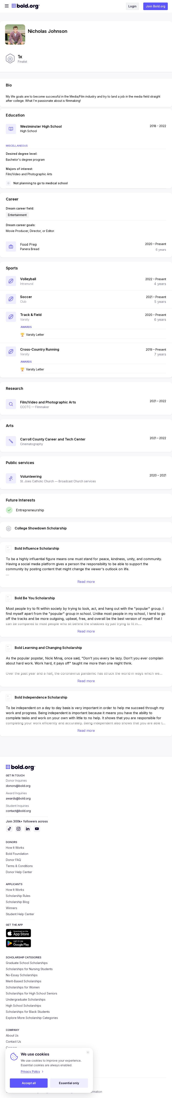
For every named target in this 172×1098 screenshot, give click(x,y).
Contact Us (13, 1041)
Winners (11, 908)
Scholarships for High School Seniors (31, 993)
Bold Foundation (17, 853)
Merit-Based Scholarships (23, 981)
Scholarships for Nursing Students (29, 969)
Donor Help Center (19, 872)
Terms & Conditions (19, 866)
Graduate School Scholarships (27, 963)
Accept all (29, 1083)
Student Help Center (20, 914)
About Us (12, 1035)
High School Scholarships (23, 1005)
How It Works (15, 847)
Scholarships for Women (23, 987)
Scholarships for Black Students (28, 1011)
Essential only (69, 1083)
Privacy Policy (30, 1071)
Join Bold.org (155, 6)
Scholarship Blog (17, 902)
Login (132, 6)
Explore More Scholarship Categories (32, 1018)
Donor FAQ (13, 860)
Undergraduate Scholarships (26, 999)
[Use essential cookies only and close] (88, 1052)
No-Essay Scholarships (22, 975)
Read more (86, 582)
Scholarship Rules (18, 896)
